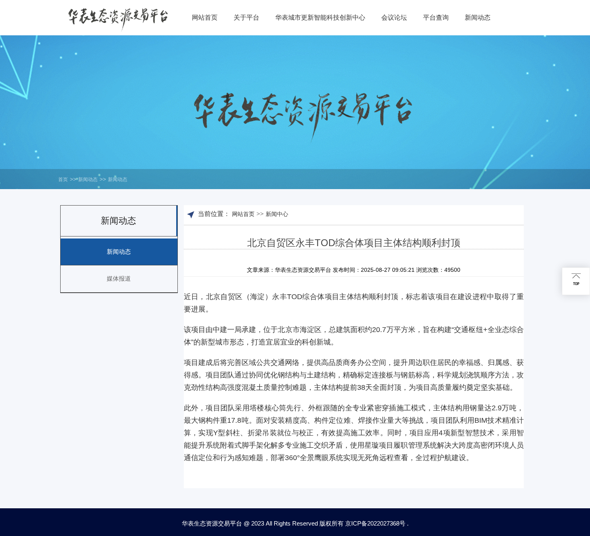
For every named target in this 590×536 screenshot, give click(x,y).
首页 (63, 179)
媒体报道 (119, 278)
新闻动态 (88, 179)
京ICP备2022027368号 (375, 523)
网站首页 (243, 214)
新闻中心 (277, 214)
